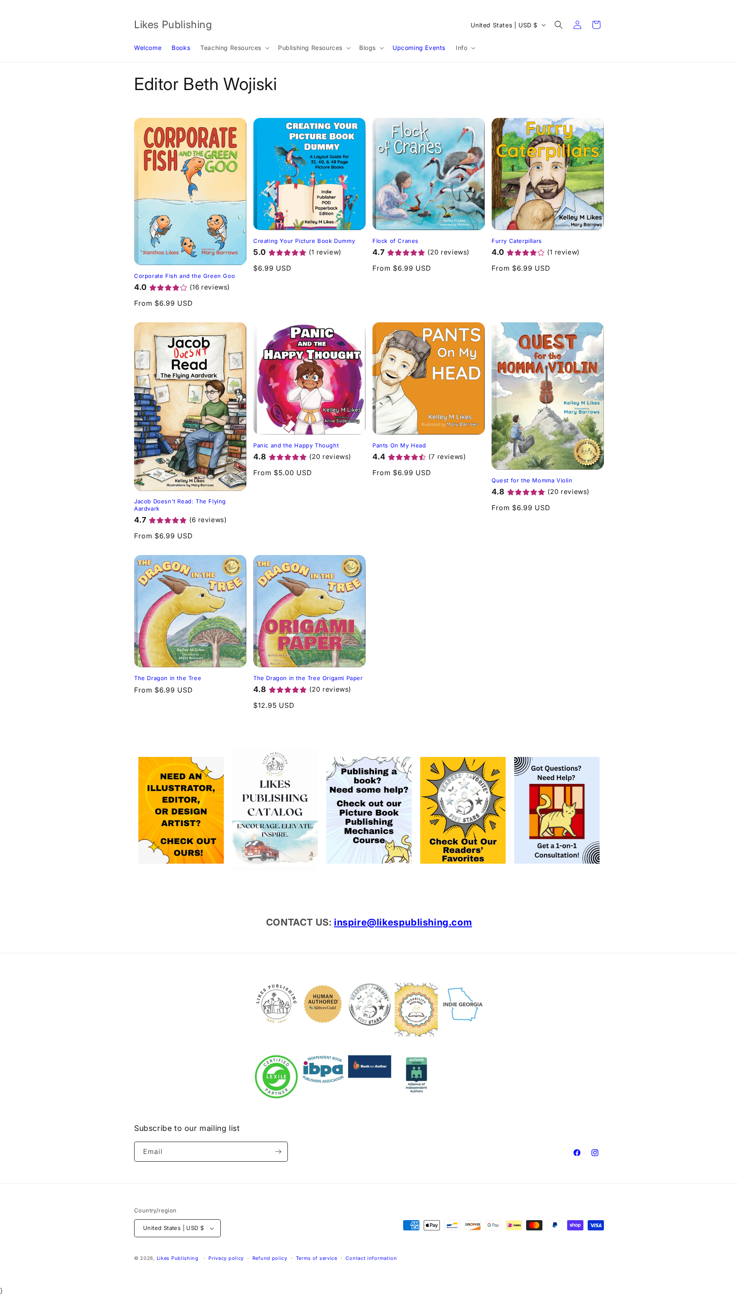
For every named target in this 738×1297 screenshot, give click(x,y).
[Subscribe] (278, 1152)
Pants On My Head (399, 445)
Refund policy (269, 1258)
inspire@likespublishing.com (403, 922)
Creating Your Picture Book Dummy (304, 240)
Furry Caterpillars (517, 240)
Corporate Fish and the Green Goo (184, 275)
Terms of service (316, 1258)
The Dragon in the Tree (167, 678)
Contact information (371, 1258)
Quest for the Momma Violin (532, 480)
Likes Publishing (178, 1258)
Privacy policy (226, 1258)
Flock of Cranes (395, 240)
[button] (234, 48)
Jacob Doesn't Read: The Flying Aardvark (180, 505)
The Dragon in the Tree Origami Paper (308, 678)
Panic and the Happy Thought (296, 445)
